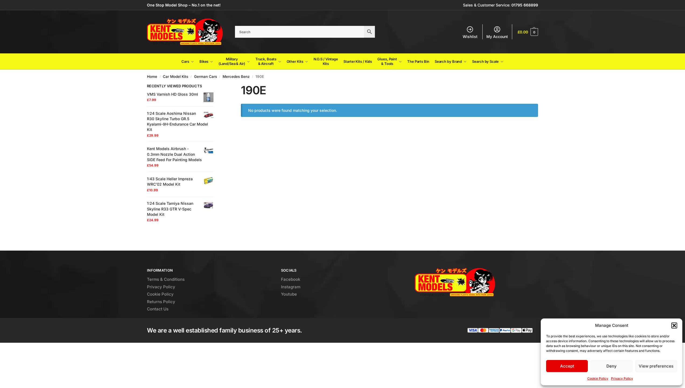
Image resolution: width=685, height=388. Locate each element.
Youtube (289, 294)
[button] (674, 325)
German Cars (205, 76)
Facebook (290, 279)
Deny (611, 366)
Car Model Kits (175, 76)
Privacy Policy (622, 378)
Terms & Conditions (166, 279)
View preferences (656, 366)
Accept (567, 366)
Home (152, 76)
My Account (497, 36)
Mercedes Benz (236, 76)
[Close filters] (215, 87)
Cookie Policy (597, 378)
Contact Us (157, 308)
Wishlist (470, 36)
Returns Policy (161, 301)
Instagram (290, 286)
